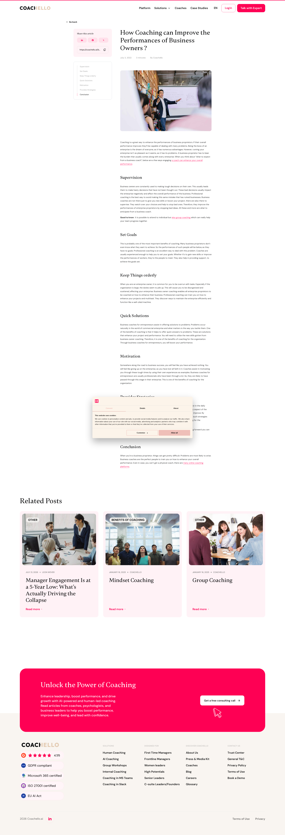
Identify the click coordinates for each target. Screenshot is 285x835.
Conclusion (84, 94)
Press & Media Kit (197, 759)
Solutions (160, 8)
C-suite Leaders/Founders (162, 784)
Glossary (192, 784)
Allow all (174, 433)
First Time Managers (158, 752)
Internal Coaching (114, 771)
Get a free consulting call (219, 700)
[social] (49, 818)
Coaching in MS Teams (118, 778)
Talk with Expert (251, 8)
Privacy (260, 819)
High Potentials (154, 771)
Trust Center (236, 752)
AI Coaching (111, 759)
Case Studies (199, 8)
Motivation (84, 85)
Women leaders (154, 765)
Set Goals (84, 71)
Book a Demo (236, 778)
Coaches (180, 8)
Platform (144, 8)
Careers (191, 778)
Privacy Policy (237, 765)
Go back (73, 22)
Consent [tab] (109, 408)
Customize (141, 433)
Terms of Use (236, 771)
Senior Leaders (154, 778)
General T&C (236, 759)
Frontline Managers (157, 759)
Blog (189, 771)
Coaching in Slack (114, 784)
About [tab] (175, 408)
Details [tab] (142, 408)
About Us (192, 752)
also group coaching (181, 217)
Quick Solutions (86, 80)
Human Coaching (114, 752)
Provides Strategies (88, 90)
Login (228, 8)
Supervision (84, 66)
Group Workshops (115, 765)
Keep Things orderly (88, 76)
